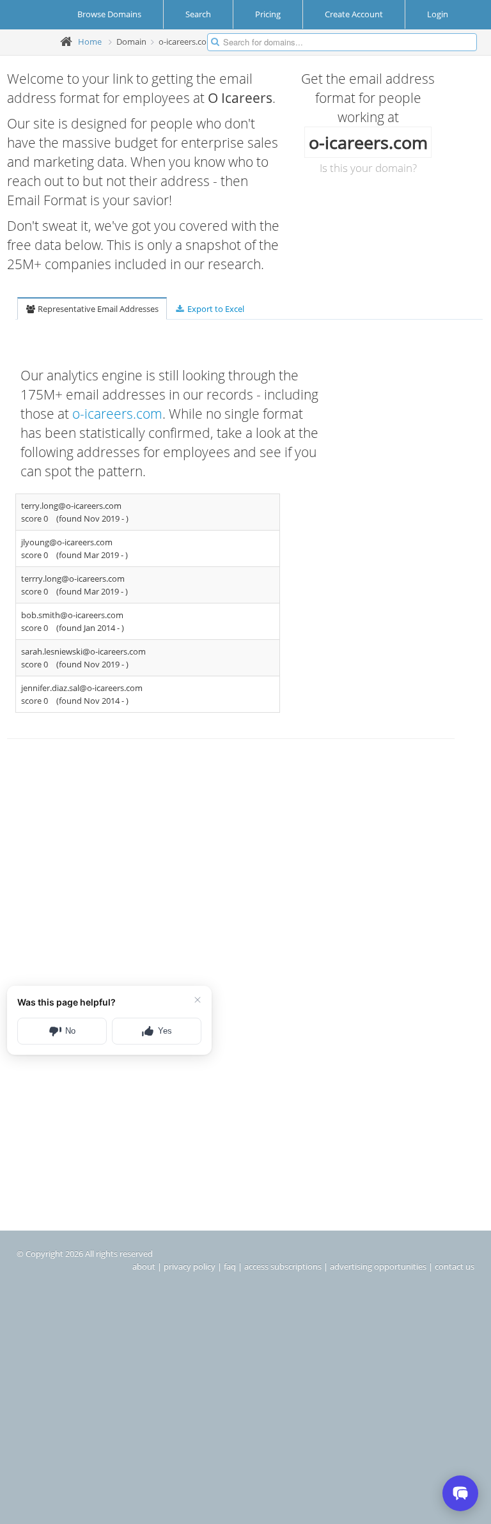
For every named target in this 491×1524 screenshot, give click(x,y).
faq (230, 1266)
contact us (454, 1266)
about (143, 1266)
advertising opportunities (378, 1266)
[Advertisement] (177, 866)
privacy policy (189, 1266)
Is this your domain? (368, 167)
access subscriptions (283, 1266)
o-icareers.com (117, 414)
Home (90, 41)
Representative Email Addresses (97, 309)
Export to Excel (214, 309)
